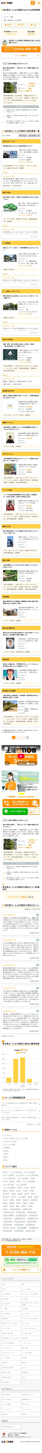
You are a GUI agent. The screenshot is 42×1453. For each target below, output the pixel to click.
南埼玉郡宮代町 (19, 1222)
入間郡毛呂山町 (8, 1212)
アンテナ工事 (25, 1313)
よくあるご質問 (7, 1404)
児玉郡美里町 (33, 1215)
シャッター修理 (26, 1289)
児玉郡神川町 (7, 1218)
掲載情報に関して (26, 1399)
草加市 (12, 1206)
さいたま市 (20, 1175)
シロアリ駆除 (6, 1294)
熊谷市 (12, 1181)
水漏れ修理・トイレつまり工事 (11, 1338)
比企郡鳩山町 (30, 1225)
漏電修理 (5, 1318)
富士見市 (6, 1194)
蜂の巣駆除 (5, 1299)
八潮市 (31, 1191)
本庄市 (18, 1200)
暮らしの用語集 (7, 1399)
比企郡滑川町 (20, 1212)
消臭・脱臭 (25, 1348)
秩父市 (5, 1172)
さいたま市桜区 (22, 1178)
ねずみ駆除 (25, 1308)
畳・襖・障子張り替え (8, 1343)
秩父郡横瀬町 (22, 1228)
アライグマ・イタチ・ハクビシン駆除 (30, 1303)
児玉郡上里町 (32, 1212)
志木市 (5, 1200)
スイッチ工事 (6, 1328)
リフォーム (25, 1367)
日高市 (26, 1188)
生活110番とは (6, 1394)
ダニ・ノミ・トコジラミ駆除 (29, 1294)
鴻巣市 (25, 1203)
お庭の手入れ (17, 1239)
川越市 (18, 1181)
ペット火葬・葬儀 (26, 1353)
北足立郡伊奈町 (15, 1209)
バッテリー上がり (26, 1343)
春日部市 (34, 1200)
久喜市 (18, 1191)
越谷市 (5, 1209)
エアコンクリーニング (8, 1353)
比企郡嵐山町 (19, 1225)
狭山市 (5, 1203)
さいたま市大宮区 (16, 1172)
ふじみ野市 (22, 1197)
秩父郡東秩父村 (21, 1215)
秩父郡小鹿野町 (8, 1215)
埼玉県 (29, 1239)
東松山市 (26, 1200)
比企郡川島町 (32, 1222)
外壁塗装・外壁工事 (8, 1367)
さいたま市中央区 (9, 1178)
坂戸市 (26, 1194)
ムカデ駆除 (25, 1299)
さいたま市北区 (29, 1172)
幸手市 (33, 1194)
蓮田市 (20, 1194)
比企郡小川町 (30, 1231)
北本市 (25, 1191)
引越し (23, 1377)
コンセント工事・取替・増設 (29, 1318)
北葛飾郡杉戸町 (32, 1218)
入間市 (30, 1206)
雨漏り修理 (25, 1338)
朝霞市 (12, 1200)
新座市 (5, 1191)
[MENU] (39, 3)
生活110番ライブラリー (28, 1394)
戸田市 (23, 1206)
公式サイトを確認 (23, 91)
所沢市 (19, 1188)
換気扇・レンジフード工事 (10, 1323)
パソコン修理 (6, 1357)
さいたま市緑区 (8, 1184)
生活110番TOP (6, 1239)
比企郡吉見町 (7, 1225)
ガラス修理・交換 (26, 1333)
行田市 (32, 1178)
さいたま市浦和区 (9, 1188)
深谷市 (31, 1203)
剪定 (24, 1239)
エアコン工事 (25, 1323)
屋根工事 (5, 1362)
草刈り (4, 1289)
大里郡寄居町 (7, 1222)
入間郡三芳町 (27, 1209)
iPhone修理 (6, 1382)
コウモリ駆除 (6, 1313)
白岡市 (30, 1197)
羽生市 (18, 1203)
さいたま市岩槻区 (29, 1181)
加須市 (33, 1188)
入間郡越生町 (33, 1228)
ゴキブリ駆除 (6, 1304)
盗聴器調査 (25, 1372)
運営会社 (24, 1414)
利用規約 (5, 1414)
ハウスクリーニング (8, 1348)
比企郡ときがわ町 (9, 1228)
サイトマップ (6, 1409)
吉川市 (13, 1197)
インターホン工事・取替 (28, 1328)
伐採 (23, 1284)
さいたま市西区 (8, 1175)
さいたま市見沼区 (32, 1175)
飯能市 (12, 1203)
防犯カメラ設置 (7, 1372)
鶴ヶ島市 (6, 1197)
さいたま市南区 (21, 1184)
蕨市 (17, 1206)
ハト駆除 (5, 1308)
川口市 (5, 1181)
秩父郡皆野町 (7, 1231)
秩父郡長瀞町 (19, 1231)
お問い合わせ (25, 1404)
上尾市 (5, 1206)
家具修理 (24, 1357)
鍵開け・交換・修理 (8, 1333)
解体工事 (24, 1362)
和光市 (36, 1197)
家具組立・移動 (7, 1377)
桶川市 (12, 1191)
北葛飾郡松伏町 (19, 1218)
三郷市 (13, 1194)
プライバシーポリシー (28, 1409)
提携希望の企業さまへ (8, 1426)
